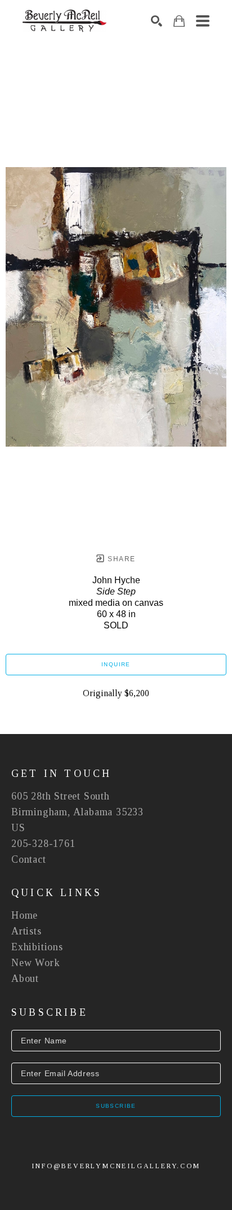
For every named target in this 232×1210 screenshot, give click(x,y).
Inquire (116, 664)
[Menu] (202, 21)
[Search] (156, 21)
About (25, 978)
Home (24, 915)
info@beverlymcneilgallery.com (116, 1166)
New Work (35, 963)
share (120, 559)
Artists (26, 931)
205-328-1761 (43, 843)
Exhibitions (37, 947)
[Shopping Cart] (179, 21)
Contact (28, 859)
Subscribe (116, 1106)
